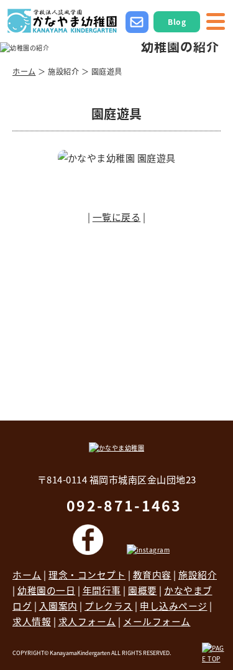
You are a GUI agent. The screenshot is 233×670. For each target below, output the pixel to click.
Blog (177, 21)
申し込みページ (174, 605)
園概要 (142, 590)
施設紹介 (197, 574)
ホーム (24, 71)
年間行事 (102, 590)
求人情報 (31, 621)
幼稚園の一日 (46, 590)
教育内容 (152, 574)
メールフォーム (157, 621)
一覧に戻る (117, 216)
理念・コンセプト (87, 574)
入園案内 (58, 605)
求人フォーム (87, 621)
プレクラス (109, 605)
